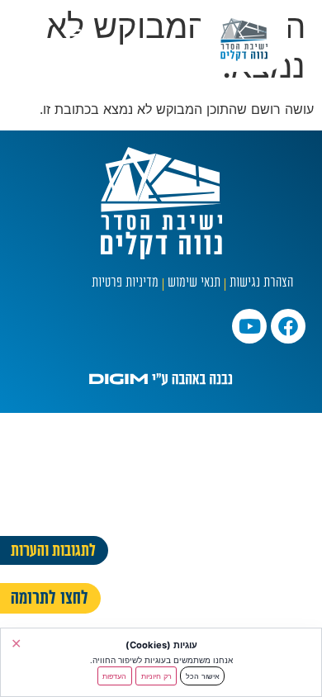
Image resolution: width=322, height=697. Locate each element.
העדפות (114, 675)
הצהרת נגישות (261, 284)
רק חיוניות (156, 675)
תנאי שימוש (194, 284)
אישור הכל (203, 675)
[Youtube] (249, 326)
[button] (73, 33)
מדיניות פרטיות (125, 284)
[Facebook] (288, 326)
